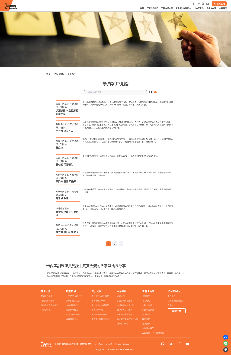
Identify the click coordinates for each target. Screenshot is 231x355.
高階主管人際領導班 (49, 305)
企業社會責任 (148, 328)
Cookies (126, 344)
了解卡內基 (211, 8)
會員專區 (223, 8)
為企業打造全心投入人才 (127, 319)
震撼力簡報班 (72, 310)
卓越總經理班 (72, 319)
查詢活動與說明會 (183, 8)
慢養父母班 (46, 310)
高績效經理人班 (73, 300)
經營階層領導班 (73, 314)
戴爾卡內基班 (46, 296)
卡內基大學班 (97, 310)
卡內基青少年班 (98, 300)
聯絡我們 (146, 319)
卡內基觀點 (199, 8)
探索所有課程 (152, 8)
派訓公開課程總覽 (124, 300)
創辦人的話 (147, 305)
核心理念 (146, 300)
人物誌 (170, 305)
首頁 (142, 8)
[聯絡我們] (225, 349)
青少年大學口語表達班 (101, 319)
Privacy (118, 344)
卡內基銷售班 (72, 305)
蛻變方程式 (122, 296)
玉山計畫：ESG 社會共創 (153, 332)
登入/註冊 (221, 3)
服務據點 (146, 323)
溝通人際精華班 (47, 300)
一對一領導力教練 (124, 314)
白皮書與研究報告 (124, 310)
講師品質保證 (148, 310)
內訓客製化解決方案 (125, 305)
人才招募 (146, 314)
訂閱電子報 (176, 311)
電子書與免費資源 (175, 300)
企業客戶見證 (122, 323)
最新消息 (146, 296)
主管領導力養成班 (74, 296)
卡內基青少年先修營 (100, 296)
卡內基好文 (172, 296)
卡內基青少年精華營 (100, 305)
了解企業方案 (167, 8)
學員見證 (71, 74)
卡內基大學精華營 (99, 314)
